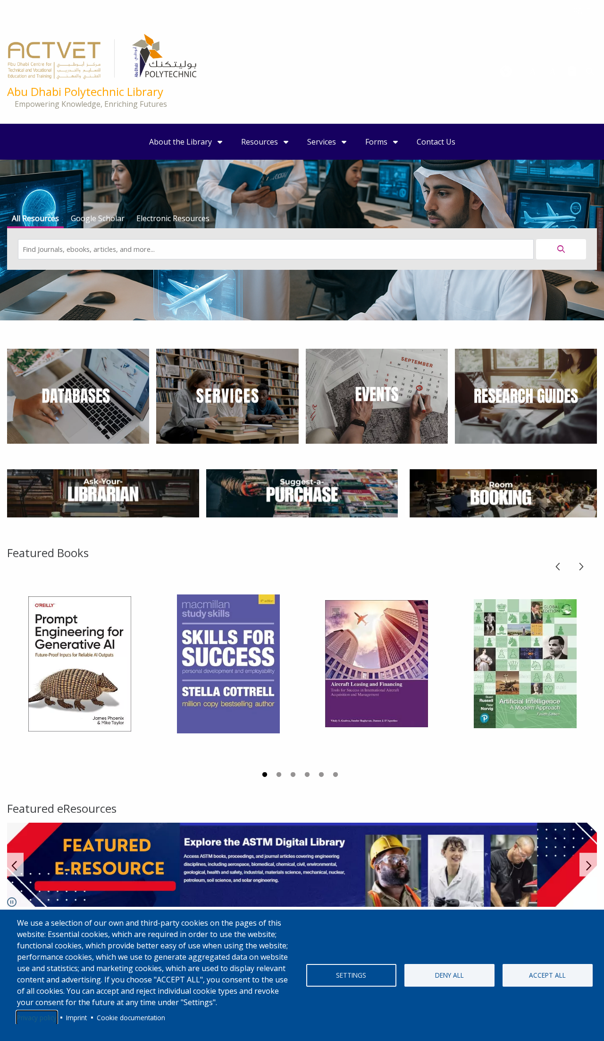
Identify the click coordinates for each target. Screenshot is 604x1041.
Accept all (547, 975)
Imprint (76, 1017)
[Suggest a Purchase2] (302, 492)
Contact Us (436, 142)
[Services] (227, 395)
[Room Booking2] (501, 492)
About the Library (181, 142)
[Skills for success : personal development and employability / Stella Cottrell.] (228, 664)
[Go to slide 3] (294, 776)
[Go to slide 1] (265, 776)
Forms (377, 142)
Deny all (449, 975)
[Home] (101, 59)
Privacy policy (37, 1017)
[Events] (377, 395)
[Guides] (526, 395)
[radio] (35, 219)
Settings (351, 975)
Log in (580, 9)
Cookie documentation (131, 1017)
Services (322, 142)
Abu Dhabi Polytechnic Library (85, 91)
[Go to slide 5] (322, 776)
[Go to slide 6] (336, 776)
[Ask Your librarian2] (103, 492)
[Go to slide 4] (308, 776)
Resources (260, 142)
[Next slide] (581, 565)
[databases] (573, 70)
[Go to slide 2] (279, 776)
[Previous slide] (558, 565)
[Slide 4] (302, 865)
